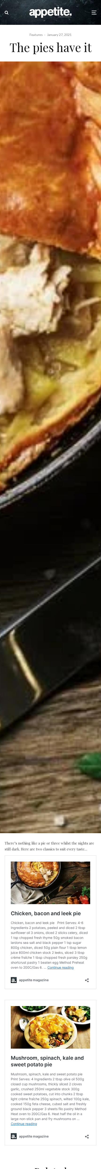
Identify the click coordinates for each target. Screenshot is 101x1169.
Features (36, 35)
